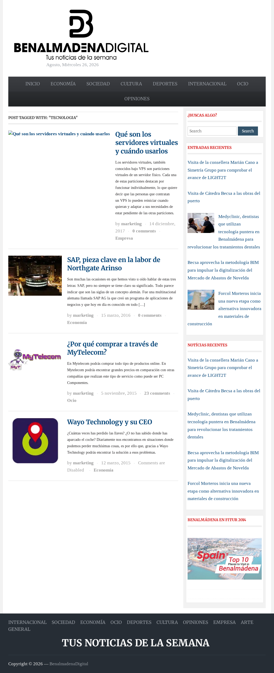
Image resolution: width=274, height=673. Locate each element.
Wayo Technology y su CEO (109, 422)
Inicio (32, 84)
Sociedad (98, 84)
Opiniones (137, 99)
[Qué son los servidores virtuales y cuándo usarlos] (59, 133)
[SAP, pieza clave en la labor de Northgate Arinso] (35, 275)
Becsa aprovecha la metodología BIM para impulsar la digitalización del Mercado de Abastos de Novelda (223, 270)
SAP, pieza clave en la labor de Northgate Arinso (113, 264)
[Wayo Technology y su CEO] (35, 440)
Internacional (207, 84)
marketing (131, 223)
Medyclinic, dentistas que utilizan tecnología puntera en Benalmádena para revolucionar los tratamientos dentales (224, 232)
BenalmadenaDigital (69, 663)
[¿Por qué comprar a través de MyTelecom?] (35, 359)
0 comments (144, 230)
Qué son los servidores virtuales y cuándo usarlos (146, 142)
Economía (63, 84)
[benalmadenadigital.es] (81, 34)
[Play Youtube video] (225, 559)
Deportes (165, 84)
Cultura (131, 84)
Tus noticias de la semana (135, 643)
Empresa (124, 238)
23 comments (157, 393)
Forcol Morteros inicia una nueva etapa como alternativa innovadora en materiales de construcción (224, 308)
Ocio (242, 84)
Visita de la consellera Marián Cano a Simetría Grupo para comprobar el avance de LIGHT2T (223, 170)
